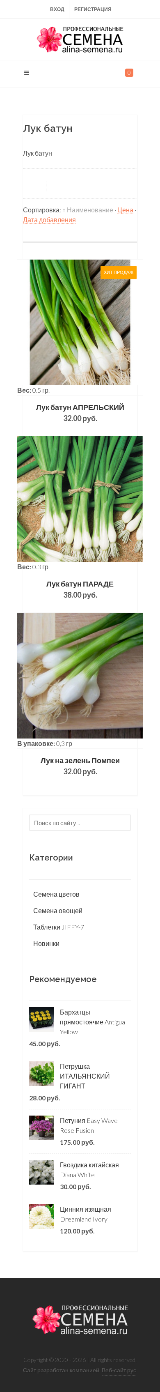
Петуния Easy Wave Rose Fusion (89, 1125)
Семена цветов (56, 894)
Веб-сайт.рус (119, 1370)
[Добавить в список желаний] (104, 327)
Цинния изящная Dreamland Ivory (85, 1214)
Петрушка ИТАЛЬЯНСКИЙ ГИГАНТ (85, 1076)
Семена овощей (57, 910)
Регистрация (93, 9)
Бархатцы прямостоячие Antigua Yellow (92, 1021)
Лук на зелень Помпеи (80, 760)
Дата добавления (49, 219)
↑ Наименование (87, 210)
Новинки (46, 943)
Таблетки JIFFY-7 (58, 927)
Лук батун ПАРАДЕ (80, 583)
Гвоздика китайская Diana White (89, 1169)
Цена (125, 210)
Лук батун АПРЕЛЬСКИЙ (80, 407)
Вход (57, 9)
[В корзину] (80, 327)
